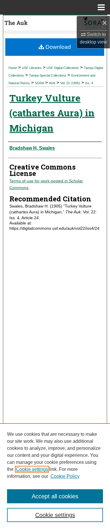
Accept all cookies (55, 496)
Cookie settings (32, 469)
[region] (55, 476)
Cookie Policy (64, 476)
